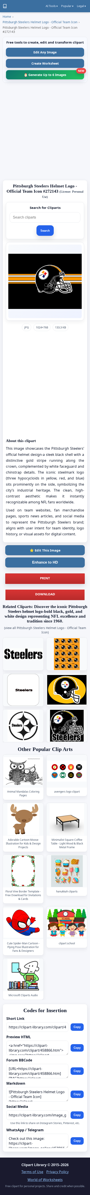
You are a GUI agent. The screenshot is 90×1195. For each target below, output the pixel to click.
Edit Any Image (45, 52)
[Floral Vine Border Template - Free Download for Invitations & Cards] (23, 871)
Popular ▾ (67, 6)
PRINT (45, 578)
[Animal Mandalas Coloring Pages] (23, 771)
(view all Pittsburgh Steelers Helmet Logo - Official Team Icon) (45, 630)
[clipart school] (67, 923)
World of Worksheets (45, 1179)
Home (7, 16)
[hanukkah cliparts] (67, 871)
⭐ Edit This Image (45, 550)
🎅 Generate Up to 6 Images (54, 73)
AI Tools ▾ (52, 6)
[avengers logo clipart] (67, 771)
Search (45, 230)
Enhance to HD (45, 562)
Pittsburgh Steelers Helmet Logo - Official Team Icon (40, 22)
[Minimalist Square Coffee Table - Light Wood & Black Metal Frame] (67, 819)
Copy (77, 1027)
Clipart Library (34, 1164)
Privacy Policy (57, 1171)
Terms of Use (32, 1171)
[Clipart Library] (5, 6)
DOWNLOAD (45, 594)
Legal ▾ (81, 6)
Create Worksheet (45, 63)
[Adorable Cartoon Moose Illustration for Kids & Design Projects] (23, 819)
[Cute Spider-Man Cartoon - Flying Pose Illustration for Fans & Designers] (23, 923)
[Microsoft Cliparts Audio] (23, 975)
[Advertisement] (45, 131)
